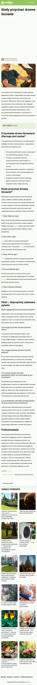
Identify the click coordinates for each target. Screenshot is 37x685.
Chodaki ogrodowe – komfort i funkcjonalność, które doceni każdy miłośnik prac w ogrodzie (9, 663)
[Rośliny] (7, 2)
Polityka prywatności (26, 677)
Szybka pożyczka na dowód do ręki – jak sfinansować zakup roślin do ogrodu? (26, 631)
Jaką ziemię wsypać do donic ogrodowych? (27, 512)
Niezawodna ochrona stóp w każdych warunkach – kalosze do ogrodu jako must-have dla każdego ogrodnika (9, 633)
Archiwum (16, 677)
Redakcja (10, 677)
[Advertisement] (18, 37)
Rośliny (4, 474)
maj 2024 (9, 471)
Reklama (3, 677)
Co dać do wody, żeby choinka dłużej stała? (8, 603)
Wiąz (3, 258)
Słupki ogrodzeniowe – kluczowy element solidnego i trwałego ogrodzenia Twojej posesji (9, 577)
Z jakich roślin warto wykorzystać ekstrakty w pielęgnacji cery (27, 661)
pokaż (15, 125)
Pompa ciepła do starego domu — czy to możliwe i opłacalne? (26, 543)
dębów (16, 226)
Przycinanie (10, 474)
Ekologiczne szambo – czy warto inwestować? (27, 604)
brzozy (3, 279)
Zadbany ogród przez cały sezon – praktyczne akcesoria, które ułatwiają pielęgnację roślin (9, 514)
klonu (21, 247)
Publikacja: (11, 60)
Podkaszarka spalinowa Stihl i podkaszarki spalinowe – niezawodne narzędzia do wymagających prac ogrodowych (9, 546)
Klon (2, 241)
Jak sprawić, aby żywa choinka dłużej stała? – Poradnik (27, 575)
